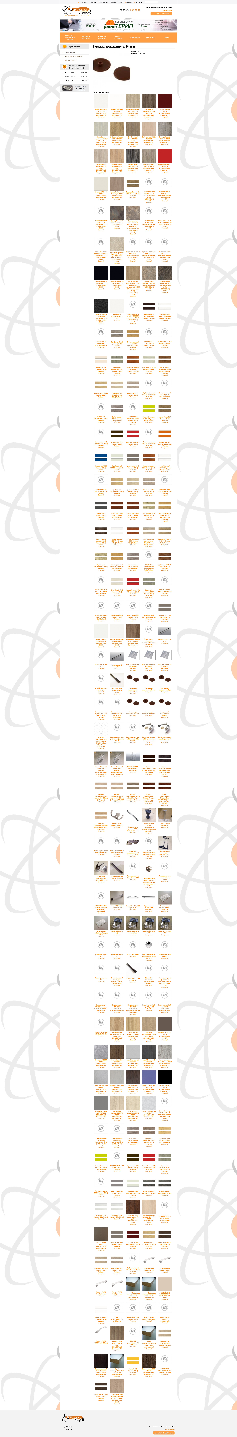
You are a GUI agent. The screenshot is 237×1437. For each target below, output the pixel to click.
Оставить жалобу (70, 60)
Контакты (138, 2)
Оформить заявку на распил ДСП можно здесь (80, 88)
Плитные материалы (118, 37)
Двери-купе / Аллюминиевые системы (69, 37)
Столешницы (150, 37)
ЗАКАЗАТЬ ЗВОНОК (161, 13)
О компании (83, 2)
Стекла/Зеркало (134, 37)
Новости (93, 2)
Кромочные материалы (86, 37)
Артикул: (134, 51)
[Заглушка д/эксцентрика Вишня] (111, 87)
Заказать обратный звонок (73, 56)
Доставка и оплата (117, 2)
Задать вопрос (70, 53)
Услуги (167, 37)
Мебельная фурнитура (102, 37)
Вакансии (129, 2)
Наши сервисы (103, 2)
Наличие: (134, 53)
